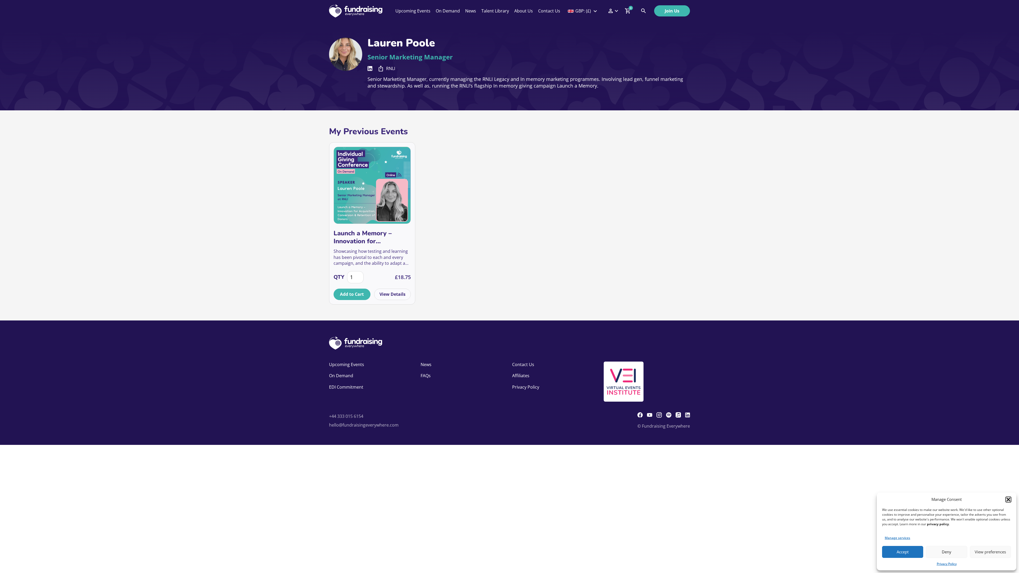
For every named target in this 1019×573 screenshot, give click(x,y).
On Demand (448, 11)
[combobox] (582, 11)
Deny (946, 551)
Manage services (897, 538)
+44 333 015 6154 (346, 416)
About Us (523, 11)
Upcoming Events (412, 11)
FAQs (426, 376)
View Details (392, 294)
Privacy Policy (947, 564)
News (470, 11)
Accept (903, 551)
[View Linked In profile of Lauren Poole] (370, 68)
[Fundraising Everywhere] (355, 11)
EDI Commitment (346, 387)
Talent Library (495, 11)
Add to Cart (352, 294)
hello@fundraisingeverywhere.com (364, 425)
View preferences (990, 551)
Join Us (672, 11)
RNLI (390, 68)
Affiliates (520, 376)
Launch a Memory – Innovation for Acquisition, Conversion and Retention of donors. (371, 237)
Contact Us (549, 11)
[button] (1008, 499)
